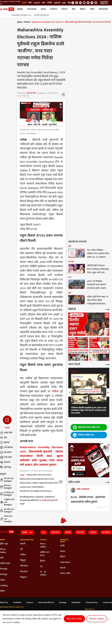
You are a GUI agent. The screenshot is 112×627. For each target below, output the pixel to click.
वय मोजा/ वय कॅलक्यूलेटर (9, 494)
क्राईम (62, 545)
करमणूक (3, 574)
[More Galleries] (107, 364)
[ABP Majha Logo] (7, 9)
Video (2, 580)
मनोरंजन (64, 9)
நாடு (64, 2)
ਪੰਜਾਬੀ (49, 2)
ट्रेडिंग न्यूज (4, 543)
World (63, 567)
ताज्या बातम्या (31, 9)
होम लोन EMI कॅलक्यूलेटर (9, 480)
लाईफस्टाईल (103, 9)
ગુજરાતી (57, 2)
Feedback (17, 602)
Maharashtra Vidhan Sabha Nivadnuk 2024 (39, 483)
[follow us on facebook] (76, 2)
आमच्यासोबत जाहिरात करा (104, 3)
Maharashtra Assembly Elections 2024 (37, 479)
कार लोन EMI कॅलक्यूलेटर (9, 510)
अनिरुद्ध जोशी (31, 93)
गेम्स (43, 532)
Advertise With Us (46, 602)
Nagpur (23, 577)
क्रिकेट (42, 560)
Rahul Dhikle (37, 487)
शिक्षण (62, 556)
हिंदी (30, 2)
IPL (41, 566)
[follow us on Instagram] (88, 2)
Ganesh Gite (25, 487)
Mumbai (23, 571)
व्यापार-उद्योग (65, 573)
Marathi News (64, 541)
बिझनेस (83, 9)
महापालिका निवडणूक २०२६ (21, 15)
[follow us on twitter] (72, 2)
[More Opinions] (107, 482)
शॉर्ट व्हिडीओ (8, 447)
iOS (56, 500)
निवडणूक (27, 22)
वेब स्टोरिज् (8, 452)
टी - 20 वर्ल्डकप (43, 574)
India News (65, 562)
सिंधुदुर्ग (23, 560)
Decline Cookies (96, 619)
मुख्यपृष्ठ (20, 9)
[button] (7, 422)
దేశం (69, 2)
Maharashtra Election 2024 (39, 474)
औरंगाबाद (24, 565)
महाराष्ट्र (43, 9)
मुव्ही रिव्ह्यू (7, 467)
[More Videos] (107, 309)
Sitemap (62, 602)
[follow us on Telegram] (92, 2)
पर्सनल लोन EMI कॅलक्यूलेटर (8, 519)
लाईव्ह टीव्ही (8, 432)
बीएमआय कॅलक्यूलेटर (8, 487)
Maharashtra (26, 540)
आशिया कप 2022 (44, 554)
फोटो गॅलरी (8, 457)
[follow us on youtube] (84, 2)
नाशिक (55, 391)
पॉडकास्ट (7, 462)
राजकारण (53, 9)
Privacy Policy (92, 602)
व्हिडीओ (6, 442)
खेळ (5, 437)
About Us (4, 602)
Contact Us (107, 602)
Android (46, 500)
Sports (43, 540)
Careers (29, 602)
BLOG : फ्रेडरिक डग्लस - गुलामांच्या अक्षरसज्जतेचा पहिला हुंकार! (87, 499)
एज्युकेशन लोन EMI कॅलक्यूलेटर (9, 502)
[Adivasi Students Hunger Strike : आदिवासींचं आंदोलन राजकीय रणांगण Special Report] (78, 342)
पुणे (21, 549)
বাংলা (43, 2)
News (62, 551)
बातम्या (2, 540)
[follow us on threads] (80, 2)
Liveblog (4, 585)
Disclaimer (76, 602)
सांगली (22, 543)
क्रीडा (74, 9)
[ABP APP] (78, 468)
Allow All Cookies (74, 619)
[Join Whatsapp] (95, 2)
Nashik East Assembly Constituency (35, 491)
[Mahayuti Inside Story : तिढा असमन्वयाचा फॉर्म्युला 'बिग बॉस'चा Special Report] (99, 342)
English (37, 2)
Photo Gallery (3, 551)
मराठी (24, 2)
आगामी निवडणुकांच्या (41, 15)
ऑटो (2, 557)
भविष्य (92, 9)
